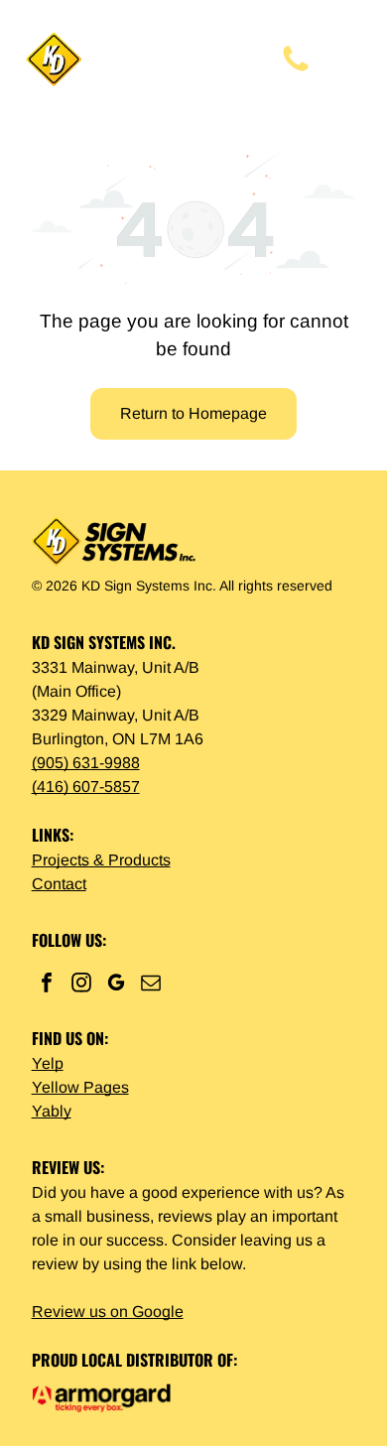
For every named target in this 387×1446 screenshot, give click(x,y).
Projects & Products (101, 860)
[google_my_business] (116, 985)
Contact (59, 883)
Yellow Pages (80, 1087)
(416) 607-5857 (86, 786)
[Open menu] (352, 59)
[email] (151, 985)
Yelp (48, 1063)
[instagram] (81, 985)
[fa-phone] (296, 70)
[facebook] (47, 985)
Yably (51, 1111)
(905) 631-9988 (86, 762)
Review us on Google (108, 1311)
